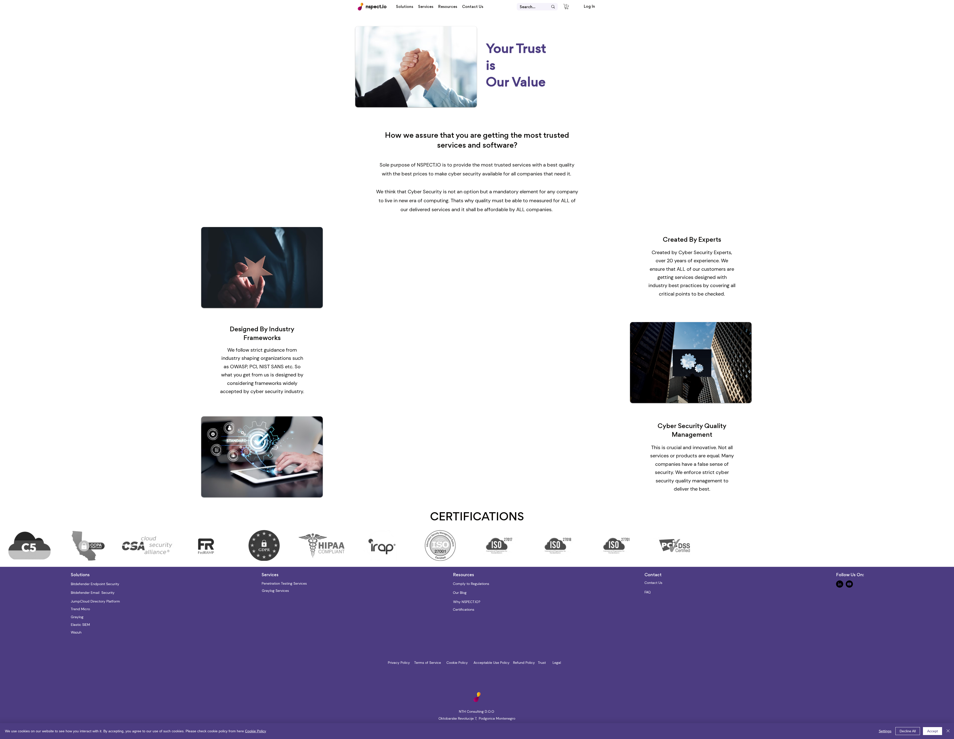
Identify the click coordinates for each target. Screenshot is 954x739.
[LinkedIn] (839, 584)
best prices (414, 173)
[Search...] (553, 6)
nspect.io (376, 7)
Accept (932, 731)
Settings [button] (885, 731)
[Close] (948, 731)
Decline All (908, 731)
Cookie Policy (255, 731)
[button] (404, 7)
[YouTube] (849, 584)
